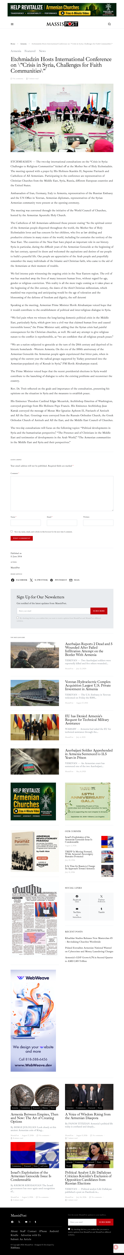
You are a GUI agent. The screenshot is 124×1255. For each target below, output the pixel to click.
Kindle (14, 1235)
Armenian (69, 1108)
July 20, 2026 (70, 860)
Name (13, 517)
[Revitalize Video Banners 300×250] (33, 801)
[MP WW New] (33, 1020)
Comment (15, 473)
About (14, 1231)
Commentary (25, 1108)
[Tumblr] (35, 1222)
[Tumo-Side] (87, 801)
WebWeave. (15, 1247)
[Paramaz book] (35, 850)
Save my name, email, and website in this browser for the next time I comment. (43, 532)
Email (49, 517)
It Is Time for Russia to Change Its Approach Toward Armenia (80, 867)
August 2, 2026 (70, 846)
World (68, 1166)
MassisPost (15, 567)
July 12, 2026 (70, 872)
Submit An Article (21, 1239)
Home (13, 44)
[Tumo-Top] (62, 9)
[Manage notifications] (115, 1247)
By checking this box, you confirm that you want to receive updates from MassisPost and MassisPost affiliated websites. (59, 619)
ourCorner (44, 1166)
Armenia (23, 44)
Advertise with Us (31, 1235)
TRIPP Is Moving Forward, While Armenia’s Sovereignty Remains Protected (79, 854)
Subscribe (99, 611)
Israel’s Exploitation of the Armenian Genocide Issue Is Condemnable (78, 839)
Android (54, 1231)
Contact (32, 1231)
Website (86, 517)
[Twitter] (19, 1222)
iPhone (43, 1231)
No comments (18, 78)
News (42, 51)
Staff (22, 1231)
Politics (106, 1162)
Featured (30, 51)
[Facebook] (12, 1222)
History (45, 1108)
